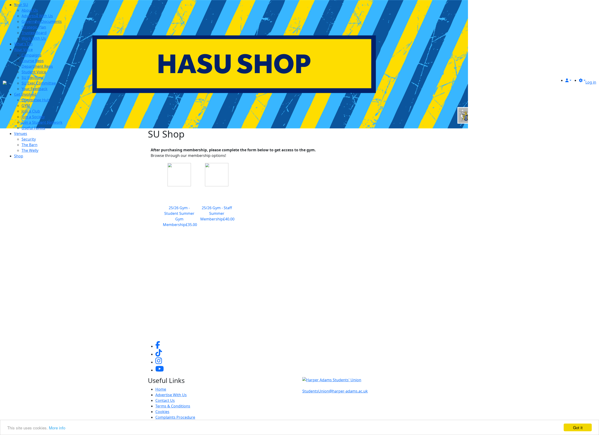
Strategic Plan (34, 27)
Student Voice (34, 71)
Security (29, 139)
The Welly (30, 150)
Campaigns (31, 55)
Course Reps (33, 60)
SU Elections (32, 77)
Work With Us (34, 38)
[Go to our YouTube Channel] (159, 370)
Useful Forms (33, 128)
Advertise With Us (37, 15)
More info (57, 428)
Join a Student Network (42, 122)
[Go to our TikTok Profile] (158, 354)
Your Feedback (34, 88)
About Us (30, 10)
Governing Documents (42, 21)
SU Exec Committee (39, 83)
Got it (578, 427)
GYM (26, 105)
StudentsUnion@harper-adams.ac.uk (335, 391)
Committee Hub (36, 100)
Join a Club (31, 111)
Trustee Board (34, 32)
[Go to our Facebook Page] (157, 346)
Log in (590, 82)
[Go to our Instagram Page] (158, 362)
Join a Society (33, 116)
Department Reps (37, 66)
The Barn (29, 144)
